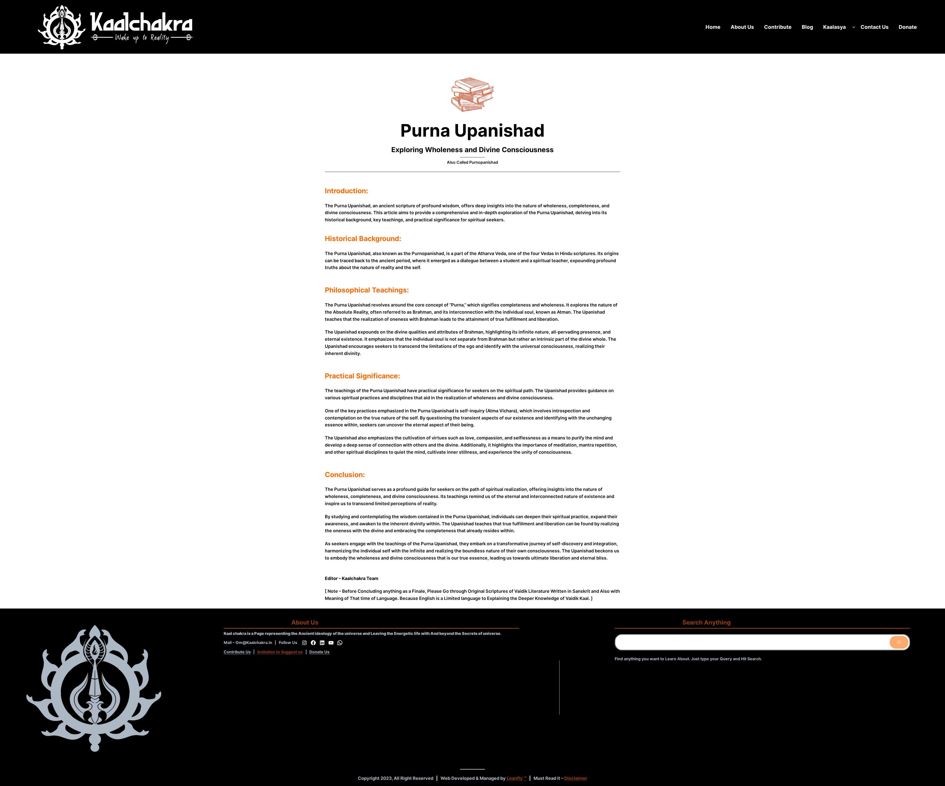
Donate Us (319, 651)
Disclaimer (575, 778)
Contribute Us (237, 651)
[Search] (899, 642)
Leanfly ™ (517, 778)
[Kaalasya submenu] (853, 26)
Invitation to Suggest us (280, 651)
